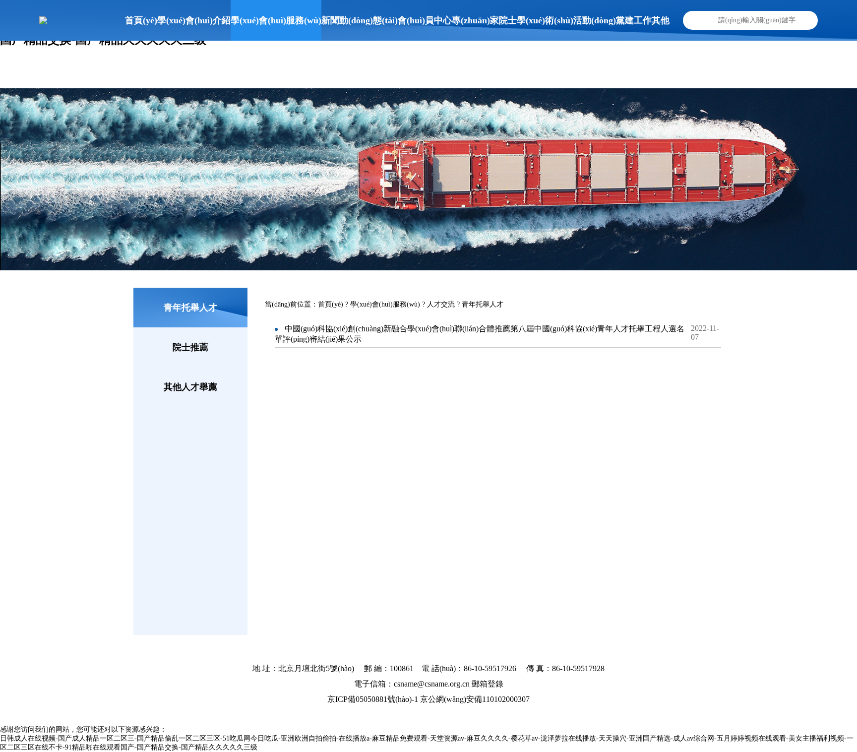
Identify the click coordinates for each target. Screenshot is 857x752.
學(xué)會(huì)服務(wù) (385, 304)
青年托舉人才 (190, 308)
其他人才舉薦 (190, 387)
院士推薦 (190, 347)
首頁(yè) (331, 304)
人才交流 (441, 304)
